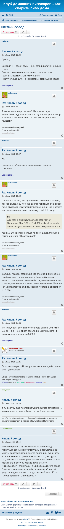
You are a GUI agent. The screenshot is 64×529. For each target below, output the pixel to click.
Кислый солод (12, 27)
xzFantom (12, 93)
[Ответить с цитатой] (54, 44)
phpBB (26, 519)
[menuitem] (9, 15)
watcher (5, 41)
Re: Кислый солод (14, 102)
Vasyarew (6, 390)
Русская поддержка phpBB (32, 522)
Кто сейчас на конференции (17, 501)
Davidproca (7, 429)
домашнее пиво (16, 348)
